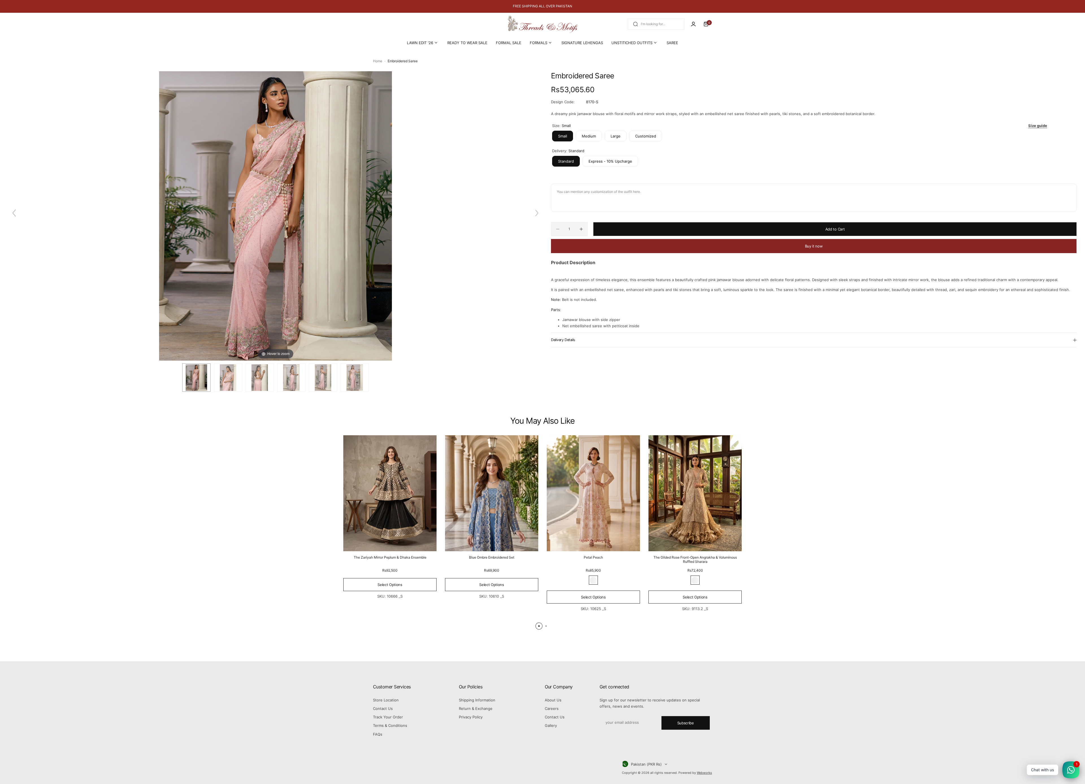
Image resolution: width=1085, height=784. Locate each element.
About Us (553, 700)
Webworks (704, 773)
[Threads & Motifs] (542, 24)
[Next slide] (536, 213)
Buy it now (814, 246)
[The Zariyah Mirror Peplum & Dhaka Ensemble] (390, 493)
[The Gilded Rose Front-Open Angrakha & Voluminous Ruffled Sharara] (695, 493)
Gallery (551, 725)
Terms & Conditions (390, 725)
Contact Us (383, 708)
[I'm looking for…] (635, 24)
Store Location (386, 700)
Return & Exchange (475, 708)
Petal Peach (593, 557)
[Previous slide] (14, 213)
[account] (693, 24)
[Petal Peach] (593, 493)
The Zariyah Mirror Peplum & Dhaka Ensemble (390, 557)
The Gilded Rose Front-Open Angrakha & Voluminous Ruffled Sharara (695, 559)
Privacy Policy (471, 717)
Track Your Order (388, 717)
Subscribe (685, 723)
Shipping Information (477, 700)
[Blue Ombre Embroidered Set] (491, 493)
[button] (538, 626)
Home (377, 61)
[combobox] (656, 24)
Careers (552, 708)
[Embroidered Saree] (196, 377)
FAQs (377, 734)
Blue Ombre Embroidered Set (491, 557)
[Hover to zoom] (275, 215)
